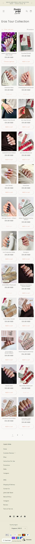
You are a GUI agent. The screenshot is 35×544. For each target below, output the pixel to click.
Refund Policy (7, 497)
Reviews (5, 505)
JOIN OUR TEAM (8, 493)
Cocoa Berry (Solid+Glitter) (9, 352)
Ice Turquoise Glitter (9, 252)
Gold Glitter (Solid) (9, 319)
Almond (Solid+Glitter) (26, 319)
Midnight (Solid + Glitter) (9, 218)
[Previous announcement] (3, 3)
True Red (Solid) (26, 53)
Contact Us (6, 489)
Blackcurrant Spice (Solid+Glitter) (26, 285)
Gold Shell (26, 185)
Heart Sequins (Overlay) (26, 351)
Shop (4, 457)
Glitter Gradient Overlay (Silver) (26, 219)
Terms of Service (8, 509)
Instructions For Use (9, 461)
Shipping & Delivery (9, 485)
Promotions (6, 465)
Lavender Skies (9, 87)
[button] (4, 11)
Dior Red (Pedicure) (26, 153)
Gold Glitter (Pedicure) (9, 285)
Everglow (26, 252)
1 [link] (12, 435)
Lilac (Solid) (9, 185)
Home (5, 449)
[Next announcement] (32, 3)
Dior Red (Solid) (26, 120)
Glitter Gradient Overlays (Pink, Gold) (9, 54)
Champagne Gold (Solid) (26, 87)
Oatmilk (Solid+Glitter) (9, 153)
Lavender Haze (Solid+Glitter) (26, 419)
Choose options (9, 62)
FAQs (5, 469)
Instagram (6, 473)
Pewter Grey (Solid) (9, 120)
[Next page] (22, 435)
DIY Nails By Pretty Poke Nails (15, 541)
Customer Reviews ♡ (9, 453)
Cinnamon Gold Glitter (9, 418)
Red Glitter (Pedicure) (26, 385)
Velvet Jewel (9, 385)
